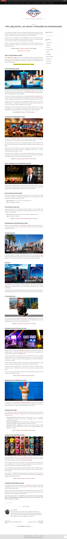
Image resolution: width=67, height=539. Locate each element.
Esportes (48, 51)
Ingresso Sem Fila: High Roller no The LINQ (26, 323)
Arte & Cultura (48, 42)
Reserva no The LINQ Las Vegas (28, 112)
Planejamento (48, 58)
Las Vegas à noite (21, 353)
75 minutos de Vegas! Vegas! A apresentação (25, 375)
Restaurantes (48, 61)
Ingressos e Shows (49, 56)
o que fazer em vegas (8, 502)
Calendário (48, 44)
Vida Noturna (48, 63)
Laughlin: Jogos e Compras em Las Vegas (26, 478)
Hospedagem (33, 24)
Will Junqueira (14, 509)
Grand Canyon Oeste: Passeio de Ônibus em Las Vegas (26, 218)
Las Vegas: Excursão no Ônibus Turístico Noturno (26, 158)
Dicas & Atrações (49, 49)
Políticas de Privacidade (28, 535)
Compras (48, 47)
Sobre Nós (36, 535)
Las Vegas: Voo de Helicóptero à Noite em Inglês (25, 430)
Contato (41, 535)
